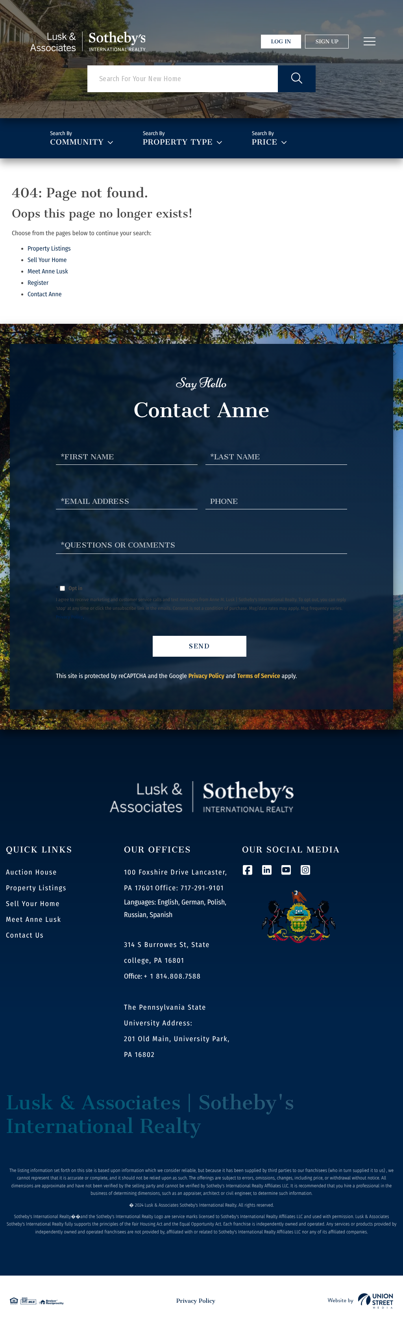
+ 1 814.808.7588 (172, 976)
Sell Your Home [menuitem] (33, 903)
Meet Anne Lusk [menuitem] (33, 919)
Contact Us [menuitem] (25, 935)
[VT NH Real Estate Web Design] (360, 1301)
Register (38, 283)
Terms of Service (258, 676)
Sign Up (326, 41)
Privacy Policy (69, 617)
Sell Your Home (47, 260)
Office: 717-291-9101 (189, 888)
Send (200, 646)
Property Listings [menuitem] (36, 888)
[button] (297, 78)
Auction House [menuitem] (31, 872)
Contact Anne (45, 294)
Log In (281, 41)
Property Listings (49, 249)
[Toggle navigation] (369, 41)
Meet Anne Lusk (48, 271)
